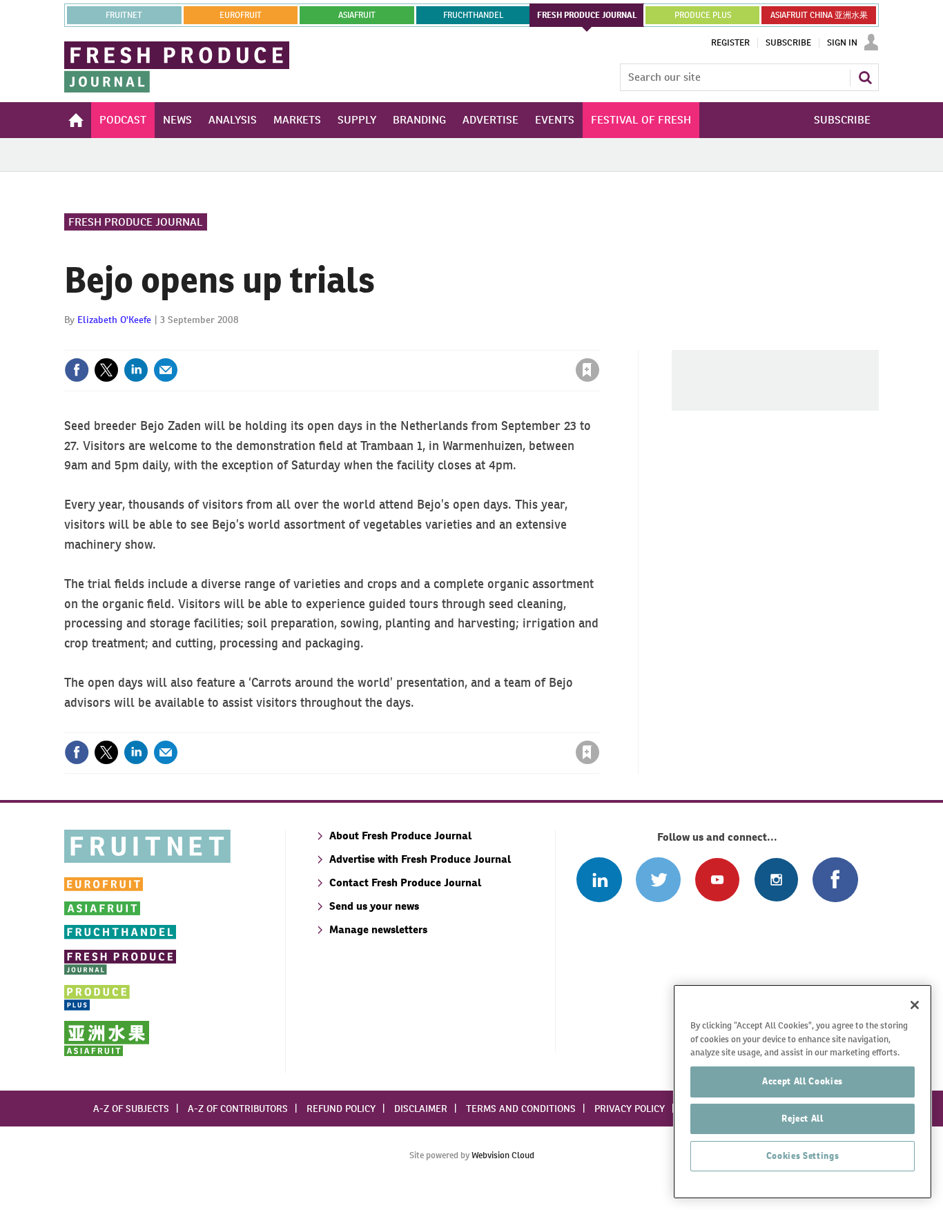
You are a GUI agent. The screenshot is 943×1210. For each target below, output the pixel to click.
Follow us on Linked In (598, 879)
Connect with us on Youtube (716, 879)
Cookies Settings (802, 1156)
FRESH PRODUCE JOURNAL (587, 15)
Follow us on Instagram (776, 879)
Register (730, 43)
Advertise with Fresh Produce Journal (420, 859)
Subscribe (788, 43)
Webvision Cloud (502, 1155)
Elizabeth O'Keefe (114, 319)
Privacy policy (629, 1108)
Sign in (423, 341)
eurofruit (241, 15)
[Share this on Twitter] (106, 370)
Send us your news (374, 906)
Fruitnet (124, 15)
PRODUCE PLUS (702, 15)
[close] (599, 341)
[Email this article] (165, 370)
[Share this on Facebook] (76, 370)
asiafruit (357, 15)
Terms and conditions (521, 1108)
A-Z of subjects (131, 1108)
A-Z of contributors (238, 1108)
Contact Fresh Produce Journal (405, 882)
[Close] (915, 1005)
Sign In (842, 43)
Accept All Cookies (802, 1081)
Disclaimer (420, 1108)
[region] (802, 1091)
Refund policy (341, 1108)
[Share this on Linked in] (136, 370)
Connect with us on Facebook (835, 879)
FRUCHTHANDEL (473, 15)
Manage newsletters (378, 929)
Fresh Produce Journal (135, 222)
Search (865, 77)
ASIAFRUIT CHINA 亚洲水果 (819, 15)
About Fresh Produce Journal (400, 835)
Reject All (802, 1118)
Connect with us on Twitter (658, 879)
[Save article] (587, 370)
